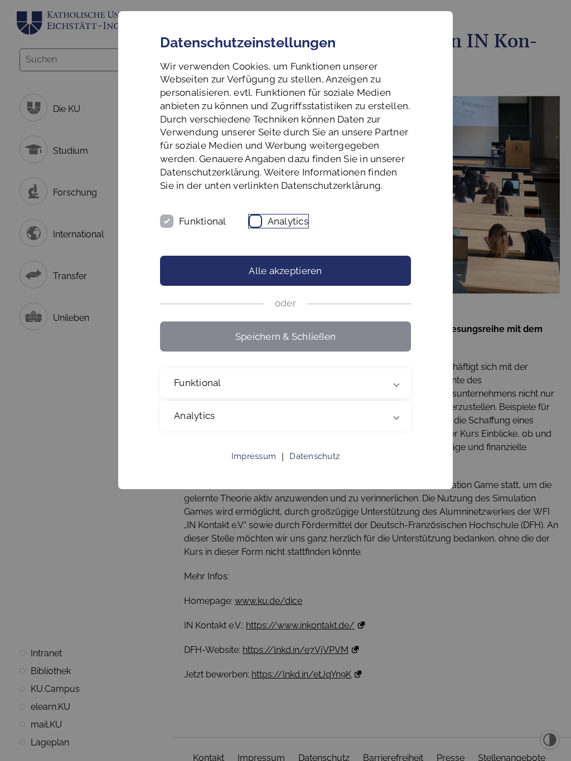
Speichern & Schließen (285, 336)
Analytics (288, 221)
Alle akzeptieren (285, 270)
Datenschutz (314, 470)
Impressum (253, 470)
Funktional (202, 221)
